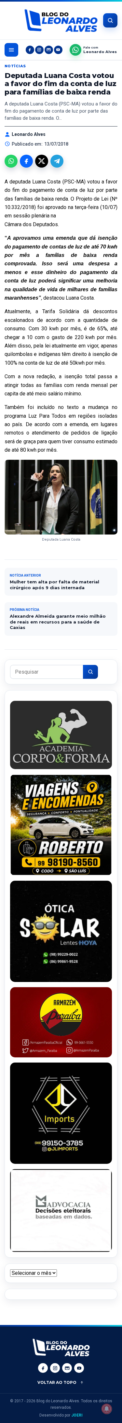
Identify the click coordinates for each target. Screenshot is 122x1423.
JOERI (77, 1415)
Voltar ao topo (56, 1382)
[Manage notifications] (107, 1409)
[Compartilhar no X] (41, 161)
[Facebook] (30, 50)
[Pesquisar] (90, 672)
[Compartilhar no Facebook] (26, 161)
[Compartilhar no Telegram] (56, 161)
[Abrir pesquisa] (110, 20)
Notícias (15, 66)
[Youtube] (58, 50)
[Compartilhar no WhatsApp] (11, 161)
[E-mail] (49, 50)
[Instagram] (39, 50)
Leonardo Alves (29, 134)
